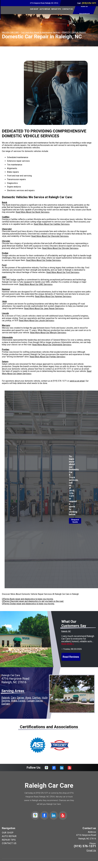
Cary (13, 697)
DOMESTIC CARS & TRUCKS (74, 32)
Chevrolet (7, 229)
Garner (20, 697)
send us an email (77, 381)
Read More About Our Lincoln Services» (36, 320)
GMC (4, 277)
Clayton (36, 697)
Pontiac (5, 349)
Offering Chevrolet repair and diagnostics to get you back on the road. (33, 601)
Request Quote (75, 520)
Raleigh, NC (66, 631)
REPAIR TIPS (56, 9)
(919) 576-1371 (89, 3)
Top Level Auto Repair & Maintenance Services (40, 32)
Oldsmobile (7, 337)
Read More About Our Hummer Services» (53, 296)
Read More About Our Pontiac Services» (47, 356)
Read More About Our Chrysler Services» (60, 248)
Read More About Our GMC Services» (36, 284)
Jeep (4, 301)
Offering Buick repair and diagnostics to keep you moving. (27, 599)
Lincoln (5, 313)
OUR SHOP (34, 9)
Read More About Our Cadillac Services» (52, 224)
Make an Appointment (84, 10)
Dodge (5, 253)
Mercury (6, 325)
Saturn (5, 361)
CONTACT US (67, 9)
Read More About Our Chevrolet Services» (50, 236)
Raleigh (5, 697)
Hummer (6, 289)
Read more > (67, 644)
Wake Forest (18, 700)
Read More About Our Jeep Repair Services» (44, 308)
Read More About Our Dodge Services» (43, 260)
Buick (4, 202)
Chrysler (6, 241)
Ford (4, 265)
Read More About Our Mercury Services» (48, 332)
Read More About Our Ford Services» (62, 272)
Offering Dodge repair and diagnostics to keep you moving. (28, 603)
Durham (5, 703)
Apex (28, 697)
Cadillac (5, 217)
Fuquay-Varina (34, 700)
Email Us (91, 850)
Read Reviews (71, 656)
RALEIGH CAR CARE (10, 32)
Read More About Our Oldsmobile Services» (52, 344)
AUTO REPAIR (45, 9)
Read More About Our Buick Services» (33, 212)
